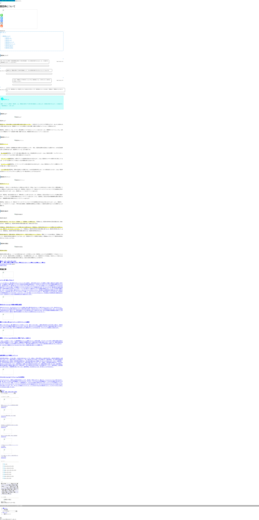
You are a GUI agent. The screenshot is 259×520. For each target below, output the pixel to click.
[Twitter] (1, 17)
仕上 (6, 262)
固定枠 (10, 262)
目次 (1, 32)
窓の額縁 (34, 262)
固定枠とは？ (9, 40)
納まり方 (40, 262)
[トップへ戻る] (1, 518)
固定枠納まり (16, 262)
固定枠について (6, 36)
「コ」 (2, 262)
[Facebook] (1, 20)
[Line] (1, 15)
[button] (13, 264)
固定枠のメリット (10, 42)
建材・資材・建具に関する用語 (8, 261)
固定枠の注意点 (9, 47)
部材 (44, 262)
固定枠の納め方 (9, 45)
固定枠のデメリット (10, 43)
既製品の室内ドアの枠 (26, 262)
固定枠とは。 (9, 38)
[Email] (1, 23)
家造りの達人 (3, 501)
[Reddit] (1, 26)
